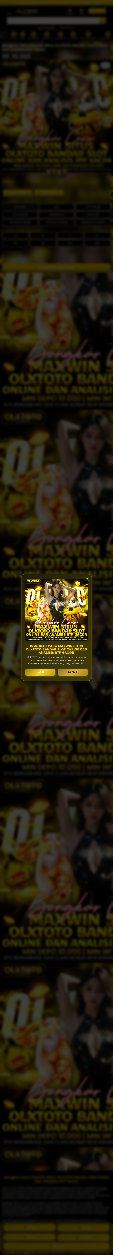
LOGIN (40, 672)
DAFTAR (72, 672)
